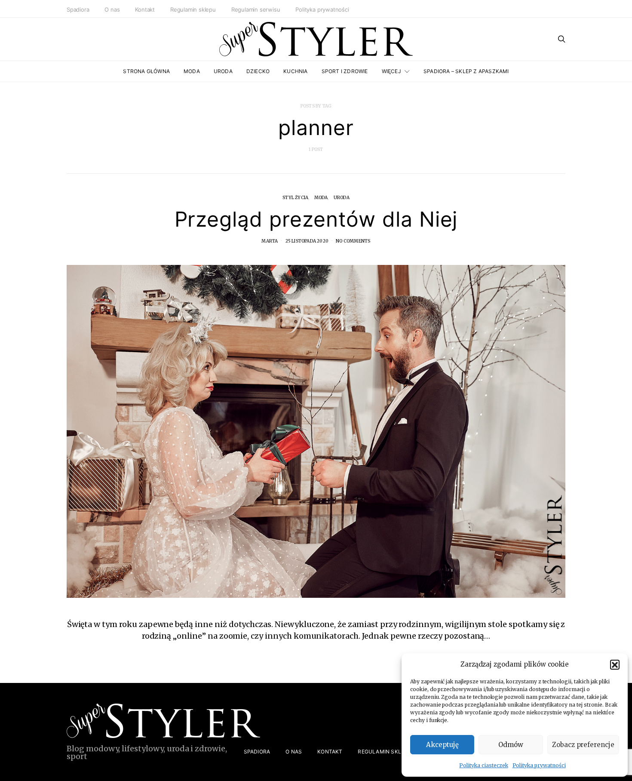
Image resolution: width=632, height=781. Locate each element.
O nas (112, 9)
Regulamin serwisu (255, 9)
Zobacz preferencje (583, 745)
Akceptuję (442, 745)
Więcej (391, 71)
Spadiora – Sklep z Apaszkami (466, 71)
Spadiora (78, 9)
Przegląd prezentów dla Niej (316, 219)
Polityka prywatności (539, 765)
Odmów (510, 745)
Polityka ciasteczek (483, 765)
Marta (269, 241)
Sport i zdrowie (345, 71)
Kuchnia (295, 71)
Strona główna (146, 71)
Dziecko (258, 71)
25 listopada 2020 (306, 241)
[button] (615, 664)
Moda (192, 71)
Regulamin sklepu (193, 9)
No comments (353, 241)
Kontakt (145, 9)
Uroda (223, 71)
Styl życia (295, 197)
